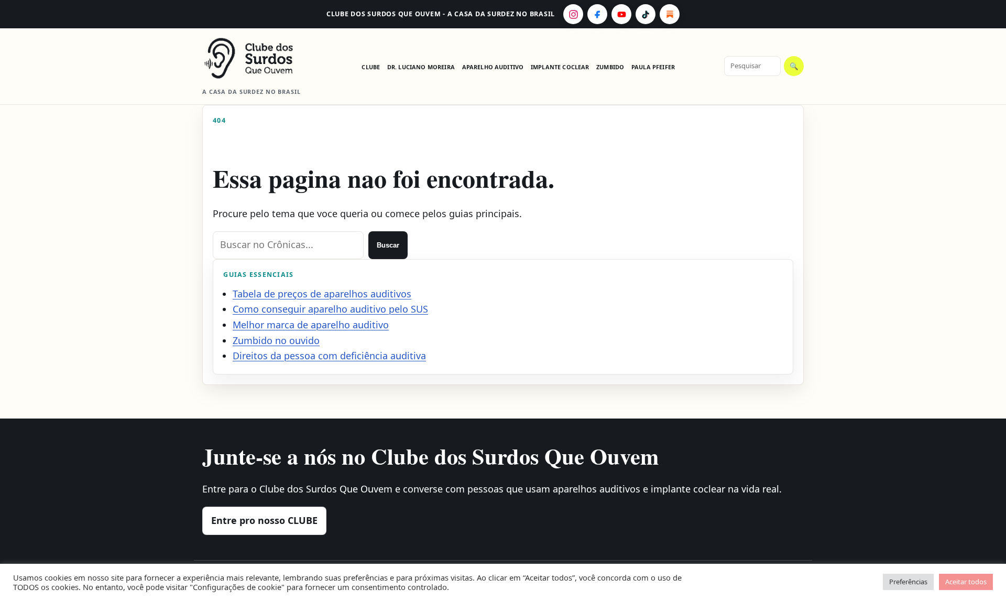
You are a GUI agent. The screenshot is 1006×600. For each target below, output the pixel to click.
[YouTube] (621, 14)
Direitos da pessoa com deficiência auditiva (329, 355)
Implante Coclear (560, 67)
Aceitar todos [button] (966, 581)
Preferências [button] (908, 581)
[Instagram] (573, 14)
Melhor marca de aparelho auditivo (311, 324)
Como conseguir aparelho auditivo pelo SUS (330, 309)
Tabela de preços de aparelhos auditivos (322, 293)
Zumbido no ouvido (276, 340)
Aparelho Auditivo (493, 67)
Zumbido (610, 67)
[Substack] (670, 14)
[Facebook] (597, 14)
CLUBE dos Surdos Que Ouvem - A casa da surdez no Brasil (440, 13)
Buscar (388, 245)
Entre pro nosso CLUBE (264, 520)
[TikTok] (645, 14)
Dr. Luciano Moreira (421, 67)
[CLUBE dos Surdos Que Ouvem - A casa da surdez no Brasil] (257, 58)
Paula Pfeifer (653, 67)
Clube (371, 67)
